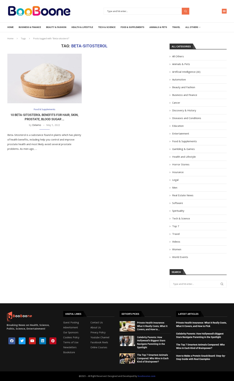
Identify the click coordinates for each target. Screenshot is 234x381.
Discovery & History (184, 110)
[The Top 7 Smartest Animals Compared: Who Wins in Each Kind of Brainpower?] (127, 358)
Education (178, 125)
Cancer (176, 102)
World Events (180, 257)
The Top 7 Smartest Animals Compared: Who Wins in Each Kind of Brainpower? (153, 358)
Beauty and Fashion (183, 87)
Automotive (179, 79)
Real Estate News (182, 195)
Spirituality (178, 210)
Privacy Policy (98, 332)
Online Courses (98, 347)
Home (10, 27)
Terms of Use (70, 342)
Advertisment (70, 327)
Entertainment (180, 133)
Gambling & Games (183, 149)
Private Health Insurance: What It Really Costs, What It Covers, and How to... (152, 326)
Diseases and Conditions (186, 118)
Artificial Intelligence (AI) (186, 71)
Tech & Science (106, 27)
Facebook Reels (99, 342)
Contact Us (96, 322)
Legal (175, 179)
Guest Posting (71, 322)
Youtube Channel (99, 337)
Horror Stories (180, 164)
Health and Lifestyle (184, 156)
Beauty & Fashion (56, 27)
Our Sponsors (70, 332)
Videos (176, 241)
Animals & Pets (158, 27)
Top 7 (175, 226)
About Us (95, 327)
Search (185, 11)
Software (177, 203)
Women (176, 249)
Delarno (36, 125)
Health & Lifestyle (82, 27)
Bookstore (69, 352)
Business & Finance (30, 27)
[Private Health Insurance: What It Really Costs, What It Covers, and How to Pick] (127, 326)
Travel (176, 27)
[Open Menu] (224, 11)
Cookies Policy (71, 337)
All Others (191, 27)
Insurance (178, 172)
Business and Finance (184, 95)
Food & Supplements (132, 27)
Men (174, 187)
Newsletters (70, 347)
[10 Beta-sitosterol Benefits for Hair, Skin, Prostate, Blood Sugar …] (44, 78)
